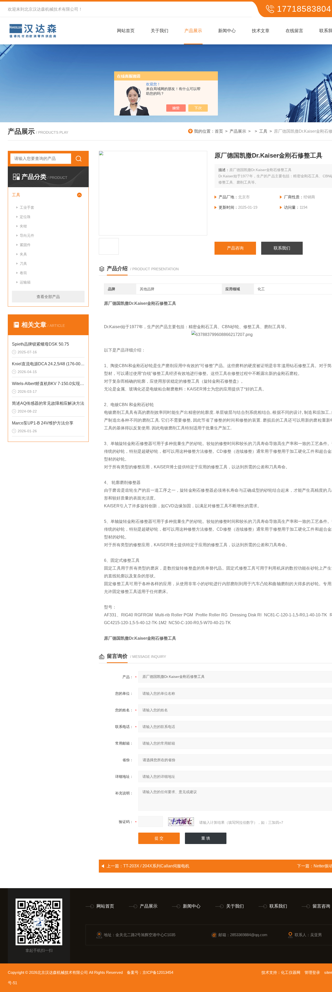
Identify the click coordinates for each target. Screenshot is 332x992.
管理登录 (312, 972)
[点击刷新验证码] (181, 821)
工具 (263, 131)
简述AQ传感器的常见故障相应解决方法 (48, 403)
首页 (219, 131)
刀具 (23, 263)
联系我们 (282, 248)
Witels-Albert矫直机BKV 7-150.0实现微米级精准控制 (48, 383)
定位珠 (25, 217)
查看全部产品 (48, 296)
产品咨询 (235, 248)
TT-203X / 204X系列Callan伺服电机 (156, 866)
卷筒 (23, 273)
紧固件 (25, 245)
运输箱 (25, 282)
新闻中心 (227, 30)
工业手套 (27, 207)
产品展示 (193, 30)
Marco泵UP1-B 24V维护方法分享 (42, 423)
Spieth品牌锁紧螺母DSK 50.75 (40, 344)
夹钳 (23, 226)
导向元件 (27, 235)
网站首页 (126, 30)
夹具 (23, 254)
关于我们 (159, 30)
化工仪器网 (290, 972)
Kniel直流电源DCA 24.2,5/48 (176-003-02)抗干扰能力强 (48, 364)
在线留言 (294, 30)
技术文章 (260, 30)
